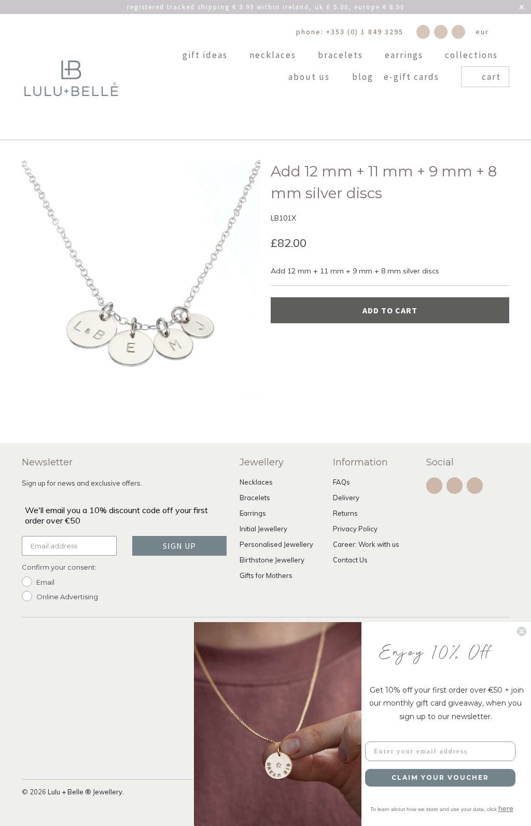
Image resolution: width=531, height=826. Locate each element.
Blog (362, 77)
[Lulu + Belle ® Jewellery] (71, 77)
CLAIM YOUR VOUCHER (440, 777)
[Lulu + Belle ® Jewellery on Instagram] (441, 32)
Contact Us (350, 560)
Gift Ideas (206, 55)
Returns (345, 513)
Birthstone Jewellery (272, 560)
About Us (310, 77)
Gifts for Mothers (266, 575)
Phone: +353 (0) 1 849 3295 (349, 31)
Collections (472, 55)
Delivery (346, 497)
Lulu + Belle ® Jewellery (85, 792)
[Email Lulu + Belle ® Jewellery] (458, 32)
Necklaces (274, 55)
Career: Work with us (366, 544)
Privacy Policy (355, 529)
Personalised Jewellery (276, 544)
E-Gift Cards (413, 77)
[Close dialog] (521, 631)
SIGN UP (179, 546)
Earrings (405, 55)
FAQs (341, 482)
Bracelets (342, 55)
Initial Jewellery (263, 529)
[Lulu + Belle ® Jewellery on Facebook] (423, 32)
